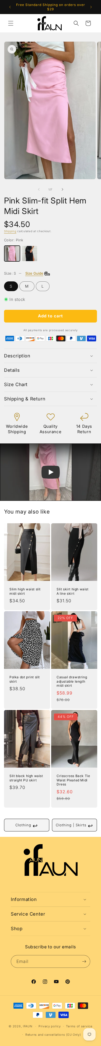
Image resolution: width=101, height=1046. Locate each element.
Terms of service (79, 1026)
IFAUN (27, 1026)
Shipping (10, 231)
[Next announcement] (91, 7)
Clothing (26, 825)
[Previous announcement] (10, 7)
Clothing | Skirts (74, 825)
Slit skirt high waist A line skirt (73, 591)
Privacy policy (50, 1026)
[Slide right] (62, 189)
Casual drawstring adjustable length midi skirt (72, 681)
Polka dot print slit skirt (24, 679)
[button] (11, 23)
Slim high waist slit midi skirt (25, 591)
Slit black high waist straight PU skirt (26, 778)
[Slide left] (39, 189)
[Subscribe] (84, 961)
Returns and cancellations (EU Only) (53, 1035)
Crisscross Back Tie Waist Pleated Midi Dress (73, 780)
